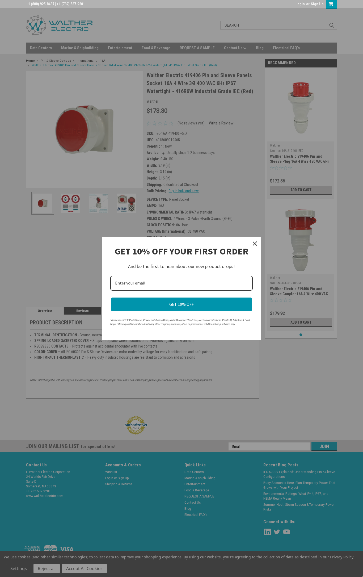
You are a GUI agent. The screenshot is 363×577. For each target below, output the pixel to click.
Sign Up (317, 4)
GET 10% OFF (181, 304)
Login (300, 4)
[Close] (254, 243)
